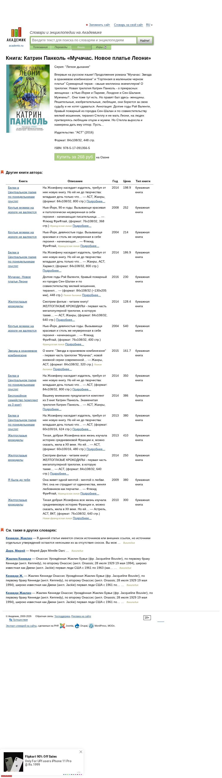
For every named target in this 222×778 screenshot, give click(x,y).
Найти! (145, 40)
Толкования (40, 47)
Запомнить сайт (100, 24)
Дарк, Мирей (15, 550)
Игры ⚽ (101, 47)
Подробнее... (96, 201)
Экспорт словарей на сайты (21, 625)
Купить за (75, 156)
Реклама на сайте (81, 616)
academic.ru (16, 45)
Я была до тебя (19, 479)
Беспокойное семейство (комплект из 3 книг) (23, 400)
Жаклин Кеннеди (18, 558)
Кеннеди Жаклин (18, 593)
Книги (81, 47)
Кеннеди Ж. (14, 575)
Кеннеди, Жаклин (19, 538)
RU (148, 24)
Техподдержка (62, 616)
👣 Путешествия (18, 619)
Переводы (61, 47)
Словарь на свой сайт (128, 24)
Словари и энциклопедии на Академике (66, 32)
